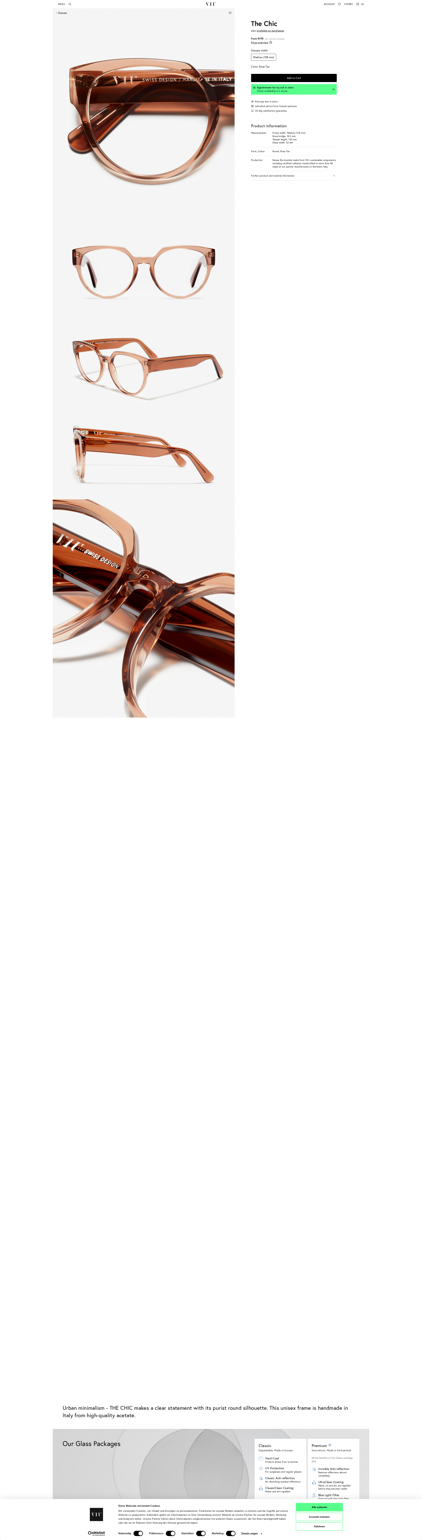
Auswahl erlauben (319, 1516)
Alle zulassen (319, 1507)
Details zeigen (249, 1533)
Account (329, 4)
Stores (348, 4)
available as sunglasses (270, 30)
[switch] (170, 1533)
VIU (211, 4)
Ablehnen (319, 1526)
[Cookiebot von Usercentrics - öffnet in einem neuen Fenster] (96, 1533)
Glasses (62, 13)
